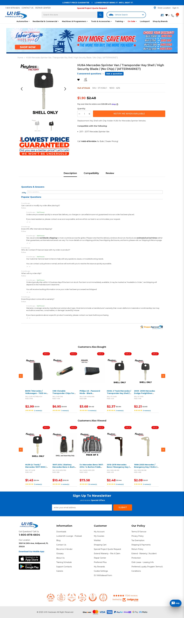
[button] (27, 222)
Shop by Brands (160, 21)
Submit (123, 507)
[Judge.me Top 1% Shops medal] (93, 598)
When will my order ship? (31, 273)
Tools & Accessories (100, 21)
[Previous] (22, 89)
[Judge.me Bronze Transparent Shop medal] (82, 598)
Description (70, 173)
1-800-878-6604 (12, 8)
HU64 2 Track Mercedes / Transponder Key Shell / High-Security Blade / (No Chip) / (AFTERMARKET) (119, 394)
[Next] (66, 89)
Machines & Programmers (74, 21)
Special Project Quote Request (92, 8)
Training (119, 21)
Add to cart (37, 374)
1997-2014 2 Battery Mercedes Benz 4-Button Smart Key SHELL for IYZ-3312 (64, 468)
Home (20, 57)
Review (110, 173)
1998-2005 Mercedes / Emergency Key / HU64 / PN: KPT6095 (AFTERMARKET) (145, 468)
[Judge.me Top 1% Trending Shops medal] (103, 598)
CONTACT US (27, 8)
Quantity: (81, 108)
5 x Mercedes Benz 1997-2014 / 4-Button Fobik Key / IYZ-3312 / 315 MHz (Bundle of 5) (91, 468)
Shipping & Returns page (152, 240)
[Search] (100, 15)
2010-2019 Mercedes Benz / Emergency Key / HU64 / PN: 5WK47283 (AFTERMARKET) (118, 468)
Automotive (22, 21)
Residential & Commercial (45, 21)
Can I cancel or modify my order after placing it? (40, 205)
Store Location (164, 8)
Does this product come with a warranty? (37, 299)
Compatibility (91, 173)
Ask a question (114, 73)
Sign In (175, 8)
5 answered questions (89, 73)
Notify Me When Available (129, 113)
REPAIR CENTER (43, 8)
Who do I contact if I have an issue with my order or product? (45, 250)
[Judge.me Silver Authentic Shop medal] (72, 598)
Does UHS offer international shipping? (36, 229)
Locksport (145, 21)
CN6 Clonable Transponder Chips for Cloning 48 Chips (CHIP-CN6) (63, 394)
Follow (23, 208)
